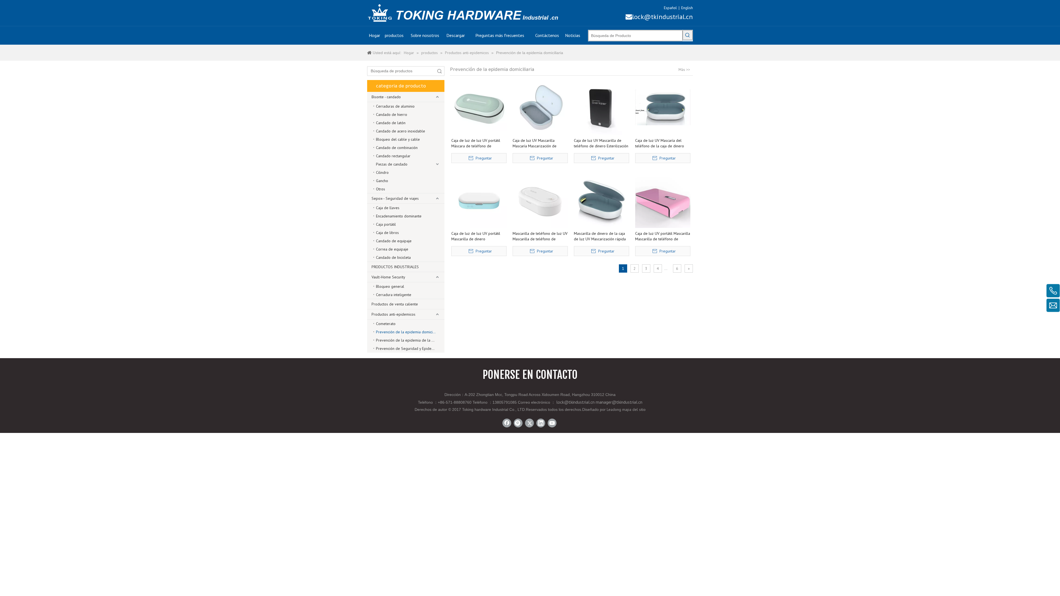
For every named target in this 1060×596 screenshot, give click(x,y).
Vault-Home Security (388, 277)
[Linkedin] (540, 423)
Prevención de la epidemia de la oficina (409, 340)
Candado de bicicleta (393, 257)
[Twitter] (529, 423)
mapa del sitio (634, 409)
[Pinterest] (518, 423)
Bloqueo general (390, 286)
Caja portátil (386, 224)
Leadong (614, 409)
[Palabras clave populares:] (688, 35)
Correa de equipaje (392, 249)
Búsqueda (439, 71)
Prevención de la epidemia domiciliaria (408, 331)
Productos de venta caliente (395, 304)
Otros (380, 189)
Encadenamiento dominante (399, 216)
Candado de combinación (397, 147)
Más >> (684, 69)
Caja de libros (387, 232)
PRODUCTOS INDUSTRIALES (395, 266)
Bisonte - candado (386, 96)
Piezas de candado (391, 164)
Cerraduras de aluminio (395, 106)
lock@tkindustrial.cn (659, 16)
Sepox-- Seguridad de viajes (395, 198)
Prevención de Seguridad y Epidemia (406, 348)
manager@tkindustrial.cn (619, 402)
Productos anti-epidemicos (393, 314)
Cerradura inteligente (393, 294)
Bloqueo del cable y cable (398, 139)
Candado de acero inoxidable (400, 131)
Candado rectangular (393, 155)
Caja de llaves (387, 207)
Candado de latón (391, 122)
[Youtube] (552, 423)
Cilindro (382, 172)
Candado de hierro (391, 114)
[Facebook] (506, 423)
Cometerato (386, 323)
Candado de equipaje (394, 240)
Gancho (382, 180)
